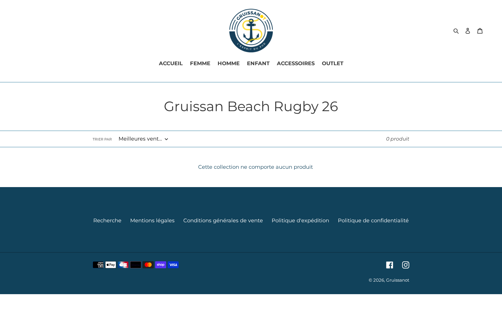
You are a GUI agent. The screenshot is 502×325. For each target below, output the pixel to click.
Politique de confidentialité (373, 220)
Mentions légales (152, 220)
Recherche (107, 220)
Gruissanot (397, 280)
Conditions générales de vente (223, 220)
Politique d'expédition (300, 220)
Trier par (102, 139)
